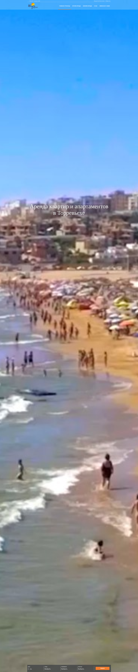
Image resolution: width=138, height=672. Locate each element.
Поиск (102, 668)
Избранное (108, 1)
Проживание (64, 666)
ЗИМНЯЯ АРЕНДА (87, 6)
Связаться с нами (104, 6)
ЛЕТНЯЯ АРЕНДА (76, 6)
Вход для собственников (99, 1)
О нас (95, 6)
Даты (29, 666)
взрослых (80, 666)
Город (46, 666)
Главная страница (64, 6)
